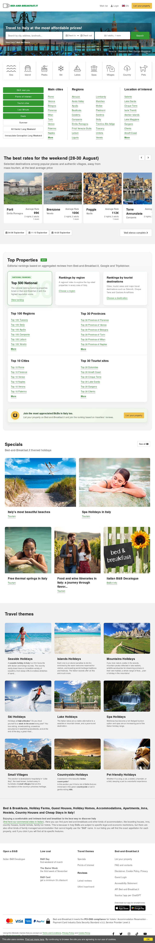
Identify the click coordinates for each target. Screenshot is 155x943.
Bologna (52, 105)
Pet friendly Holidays (121, 775)
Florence (52, 110)
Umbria (99, 132)
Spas (93, 74)
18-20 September (62, 232)
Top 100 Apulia (18, 329)
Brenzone (53, 209)
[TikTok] (136, 934)
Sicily (98, 119)
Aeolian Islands (131, 114)
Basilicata (76, 110)
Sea (11, 74)
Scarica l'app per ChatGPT (128, 895)
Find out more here (34, 939)
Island (28, 74)
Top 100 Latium (18, 339)
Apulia (75, 105)
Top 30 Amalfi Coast (91, 371)
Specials (82, 858)
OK (148, 939)
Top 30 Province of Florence (95, 319)
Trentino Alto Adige (105, 123)
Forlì (10, 209)
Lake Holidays (67, 717)
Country (127, 74)
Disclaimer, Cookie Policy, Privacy (131, 871)
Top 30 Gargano (89, 386)
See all (142, 443)
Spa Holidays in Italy (96, 512)
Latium (75, 132)
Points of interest (23, 96)
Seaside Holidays (20, 659)
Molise (99, 105)
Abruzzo (76, 96)
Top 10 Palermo (19, 391)
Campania (77, 119)
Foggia (91, 209)
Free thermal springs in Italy (27, 578)
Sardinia (100, 114)
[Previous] (141, 158)
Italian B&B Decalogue (123, 578)
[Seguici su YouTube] (145, 934)
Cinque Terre (130, 105)
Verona (51, 101)
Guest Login (121, 877)
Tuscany (100, 128)
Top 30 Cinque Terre (91, 376)
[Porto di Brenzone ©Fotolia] (63, 188)
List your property (142, 5)
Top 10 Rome (17, 367)
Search (140, 35)
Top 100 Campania (20, 334)
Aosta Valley (78, 101)
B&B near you (23, 90)
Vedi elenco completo (135, 232)
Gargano (128, 123)
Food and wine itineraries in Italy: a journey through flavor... (77, 582)
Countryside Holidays (72, 775)
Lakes (77, 74)
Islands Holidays (69, 659)
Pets (143, 74)
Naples (51, 132)
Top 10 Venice (18, 376)
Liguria (75, 137)
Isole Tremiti (130, 110)
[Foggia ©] (102, 188)
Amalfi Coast (130, 132)
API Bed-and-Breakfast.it (127, 889)
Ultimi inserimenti (86, 886)
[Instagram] (129, 934)
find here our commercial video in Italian (23, 821)
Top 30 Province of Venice (94, 324)
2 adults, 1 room (113, 35)
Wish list (104, 5)
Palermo (52, 128)
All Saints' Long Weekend (23, 129)
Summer (23, 122)
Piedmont (100, 110)
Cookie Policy (84, 933)
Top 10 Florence (19, 371)
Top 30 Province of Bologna (94, 329)
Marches (100, 101)
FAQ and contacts (123, 865)
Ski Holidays (17, 717)
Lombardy (101, 96)
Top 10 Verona (18, 386)
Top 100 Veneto (18, 344)
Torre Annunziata (134, 211)
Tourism (12, 516)
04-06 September (16, 232)
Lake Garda (130, 101)
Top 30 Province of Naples (94, 344)
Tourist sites (23, 103)
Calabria (76, 114)
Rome (51, 96)
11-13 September (39, 232)
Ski (60, 74)
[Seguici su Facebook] (114, 934)
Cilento (127, 128)
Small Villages (18, 775)
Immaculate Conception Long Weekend (23, 135)
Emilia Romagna (80, 123)
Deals (23, 116)
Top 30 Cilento (88, 391)
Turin (50, 119)
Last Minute (23, 109)
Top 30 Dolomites (89, 367)
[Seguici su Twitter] (121, 934)
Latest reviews (85, 880)
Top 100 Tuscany (19, 319)
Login (116, 5)
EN (127, 5)
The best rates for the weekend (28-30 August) (51, 158)
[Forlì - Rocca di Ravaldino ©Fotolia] (23, 188)
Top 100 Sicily (18, 324)
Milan (50, 114)
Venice (51, 123)
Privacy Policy (68, 933)
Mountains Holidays (121, 659)
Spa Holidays (116, 717)
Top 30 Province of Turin (93, 334)
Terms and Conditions (52, 933)
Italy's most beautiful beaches (29, 512)
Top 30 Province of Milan (93, 339)
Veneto (99, 137)
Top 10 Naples (18, 381)
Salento (128, 96)
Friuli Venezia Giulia (81, 128)
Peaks (44, 74)
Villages (110, 74)
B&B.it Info (112, 582)
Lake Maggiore (131, 119)
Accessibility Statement (126, 883)
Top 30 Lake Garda (90, 381)
